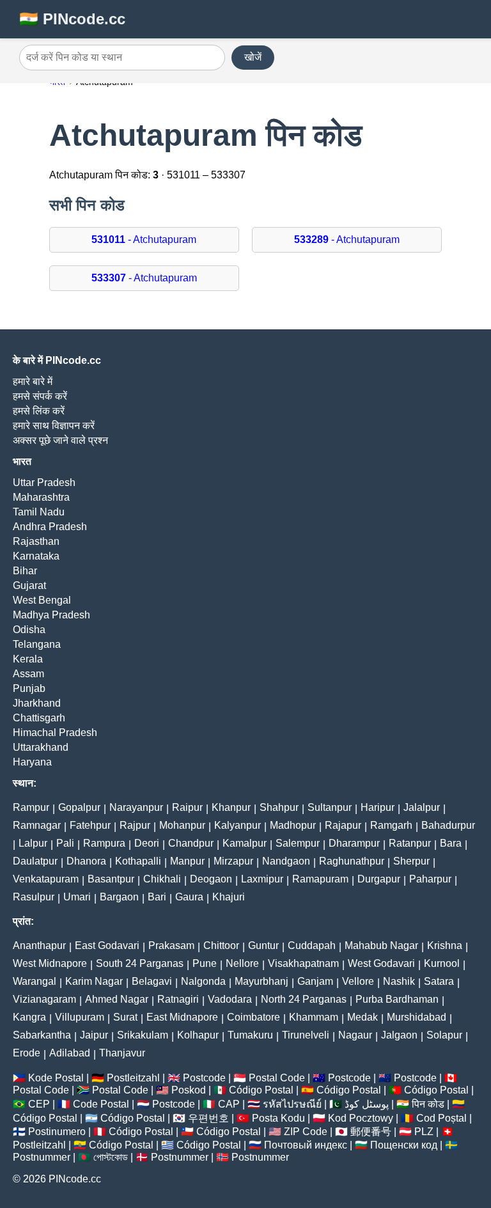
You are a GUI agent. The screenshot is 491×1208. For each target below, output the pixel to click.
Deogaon (211, 879)
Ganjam (315, 981)
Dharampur (354, 843)
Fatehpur (90, 825)
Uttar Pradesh (44, 482)
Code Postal (101, 1104)
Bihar (25, 570)
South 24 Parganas (139, 963)
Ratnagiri (178, 999)
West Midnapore (50, 963)
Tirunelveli (305, 1035)
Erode (26, 1052)
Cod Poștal (441, 1118)
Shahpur (279, 807)
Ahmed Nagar (116, 999)
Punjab (29, 688)
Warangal (34, 981)
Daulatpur (35, 861)
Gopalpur (79, 807)
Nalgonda (203, 981)
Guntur (263, 945)
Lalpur (33, 843)
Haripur (377, 807)
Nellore (242, 963)
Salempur (298, 843)
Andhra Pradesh (50, 526)
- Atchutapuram (143, 239)
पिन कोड (428, 1104)
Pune (204, 963)
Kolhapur (198, 1035)
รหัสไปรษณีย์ (292, 1104)
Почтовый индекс (305, 1145)
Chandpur (191, 843)
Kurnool (442, 963)
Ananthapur (39, 945)
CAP (229, 1104)
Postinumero (57, 1131)
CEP (39, 1104)
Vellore (358, 981)
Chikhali (162, 879)
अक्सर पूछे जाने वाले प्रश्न (60, 440)
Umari (77, 896)
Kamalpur (244, 843)
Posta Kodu (278, 1118)
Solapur (444, 1035)
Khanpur (231, 807)
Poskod (188, 1090)
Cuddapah (312, 945)
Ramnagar (37, 825)
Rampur (31, 807)
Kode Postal (56, 1077)
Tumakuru (250, 1035)
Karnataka (36, 556)
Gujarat (29, 585)
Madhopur (293, 825)
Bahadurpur (448, 825)
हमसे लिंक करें (39, 410)
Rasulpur (33, 896)
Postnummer (41, 1157)
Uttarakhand (40, 747)
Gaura (189, 896)
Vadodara (230, 999)
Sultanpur (330, 807)
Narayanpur (136, 807)
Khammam (313, 1017)
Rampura (104, 843)
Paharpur (430, 879)
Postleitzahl (133, 1077)
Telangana (37, 644)
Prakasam (171, 945)
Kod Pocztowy (360, 1118)
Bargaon (119, 896)
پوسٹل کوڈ (367, 1104)
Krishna (444, 945)
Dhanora (86, 861)
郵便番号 (370, 1131)
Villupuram (79, 1017)
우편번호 (208, 1118)
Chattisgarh (39, 717)
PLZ (423, 1131)
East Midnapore (182, 1017)
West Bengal (42, 600)
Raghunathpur (351, 861)
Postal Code (277, 1077)
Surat (125, 1017)
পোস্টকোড (110, 1157)
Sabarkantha (42, 1035)
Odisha (29, 629)
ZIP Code (305, 1131)
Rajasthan (36, 541)
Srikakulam (142, 1035)
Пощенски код (403, 1145)
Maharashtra (41, 497)
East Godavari (107, 945)
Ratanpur (410, 843)
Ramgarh (391, 825)
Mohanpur (182, 825)
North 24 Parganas (304, 999)
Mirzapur (233, 861)
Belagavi (152, 981)
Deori (146, 843)
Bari (157, 896)
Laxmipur (262, 879)
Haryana (32, 762)
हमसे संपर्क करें (40, 396)
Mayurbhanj (261, 981)
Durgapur (378, 879)
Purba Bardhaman (397, 999)
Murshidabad (416, 1017)
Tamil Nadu (39, 511)
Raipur (187, 807)
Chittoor (221, 945)
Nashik (399, 981)
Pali (65, 843)
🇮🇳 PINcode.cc (72, 18)
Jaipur (94, 1035)
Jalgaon (399, 1035)
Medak (362, 1017)
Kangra (29, 1017)
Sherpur (411, 861)
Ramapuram (320, 879)
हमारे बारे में (32, 381)
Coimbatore (253, 1017)
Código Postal (261, 1090)
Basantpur (111, 879)
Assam (28, 673)
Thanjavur (122, 1052)
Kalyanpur (237, 825)
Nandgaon (286, 861)
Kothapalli (138, 861)
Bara (451, 843)
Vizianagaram (44, 999)
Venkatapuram (46, 879)
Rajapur (343, 825)
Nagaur (355, 1035)
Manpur (187, 861)
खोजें (252, 57)
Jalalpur (421, 807)
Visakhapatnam (303, 963)
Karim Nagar (94, 981)
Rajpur (135, 825)
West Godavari (381, 963)
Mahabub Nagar (381, 945)
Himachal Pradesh (55, 732)
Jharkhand (37, 703)
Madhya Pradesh (51, 614)
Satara (439, 981)
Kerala (28, 659)
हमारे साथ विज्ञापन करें (54, 425)
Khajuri (228, 896)
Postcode (204, 1077)
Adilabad (69, 1052)
